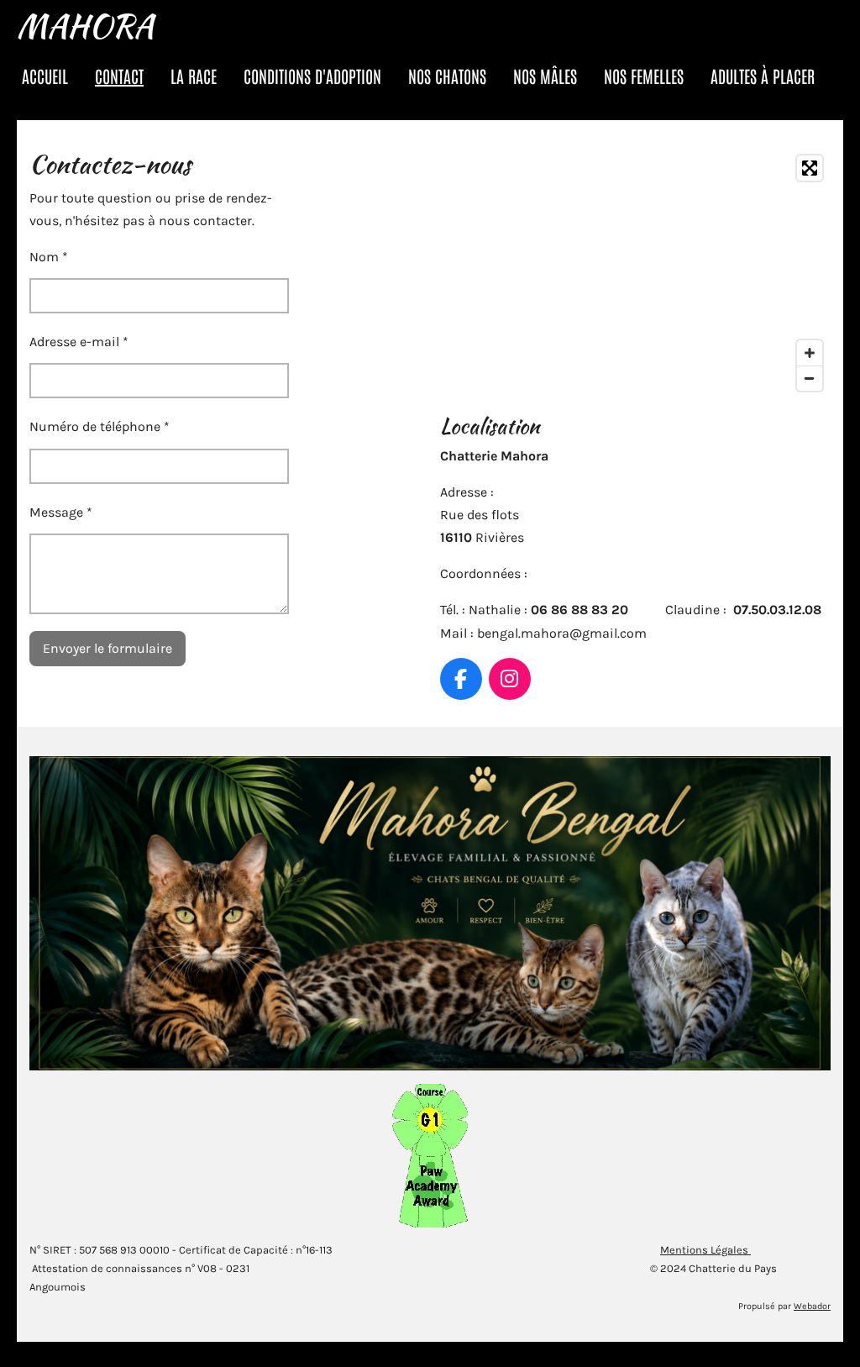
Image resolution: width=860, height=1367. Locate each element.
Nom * (48, 257)
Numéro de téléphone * (99, 426)
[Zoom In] (809, 352)
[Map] (635, 273)
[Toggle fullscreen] (809, 168)
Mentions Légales (705, 1249)
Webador (812, 1306)
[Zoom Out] (809, 378)
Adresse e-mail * (78, 342)
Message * (60, 512)
